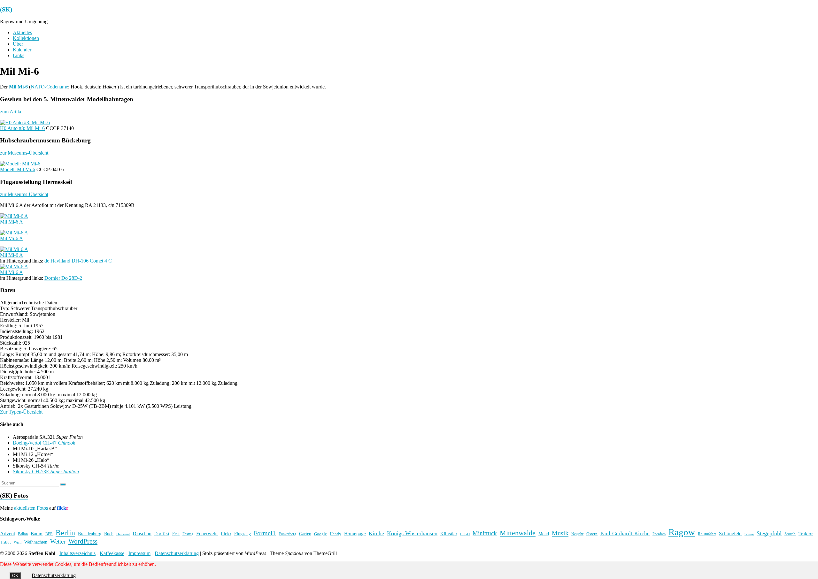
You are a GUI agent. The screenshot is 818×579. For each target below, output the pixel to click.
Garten (305, 533)
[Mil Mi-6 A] (14, 216)
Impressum (139, 553)
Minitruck (485, 533)
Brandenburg (89, 533)
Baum (36, 533)
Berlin (65, 533)
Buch (108, 533)
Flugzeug (242, 533)
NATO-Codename (49, 86)
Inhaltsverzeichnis (77, 553)
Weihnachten (35, 542)
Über (18, 44)
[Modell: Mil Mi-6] (20, 163)
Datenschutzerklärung (177, 553)
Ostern (592, 533)
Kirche (376, 533)
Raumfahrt (707, 533)
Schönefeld (730, 533)
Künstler (448, 533)
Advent (7, 533)
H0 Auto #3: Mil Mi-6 (22, 128)
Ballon (23, 534)
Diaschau (142, 533)
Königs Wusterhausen (412, 533)
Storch (790, 533)
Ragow (681, 532)
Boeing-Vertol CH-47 (44, 443)
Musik (560, 533)
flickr (226, 533)
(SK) (6, 9)
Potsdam (659, 534)
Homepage (355, 533)
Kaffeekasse (112, 553)
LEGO (465, 534)
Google (320, 534)
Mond (543, 533)
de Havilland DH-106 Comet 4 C (78, 260)
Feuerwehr (207, 533)
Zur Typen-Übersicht (21, 412)
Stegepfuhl (769, 533)
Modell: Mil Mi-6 (17, 169)
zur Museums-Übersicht (24, 153)
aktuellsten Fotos (31, 508)
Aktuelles (22, 32)
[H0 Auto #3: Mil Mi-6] (25, 122)
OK (15, 575)
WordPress (82, 541)
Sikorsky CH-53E (46, 471)
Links (18, 55)
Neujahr (577, 534)
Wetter (58, 541)
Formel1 (265, 533)
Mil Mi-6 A (11, 222)
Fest (176, 533)
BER (49, 534)
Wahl (17, 542)
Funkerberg (287, 534)
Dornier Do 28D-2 (63, 278)
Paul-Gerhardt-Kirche (625, 533)
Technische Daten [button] (39, 302)
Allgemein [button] (10, 302)
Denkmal (123, 534)
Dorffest (161, 533)
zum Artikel (12, 111)
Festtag (187, 534)
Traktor (806, 533)
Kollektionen (26, 38)
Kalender (22, 49)
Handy (335, 533)
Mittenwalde (518, 533)
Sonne (749, 534)
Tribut (5, 542)
